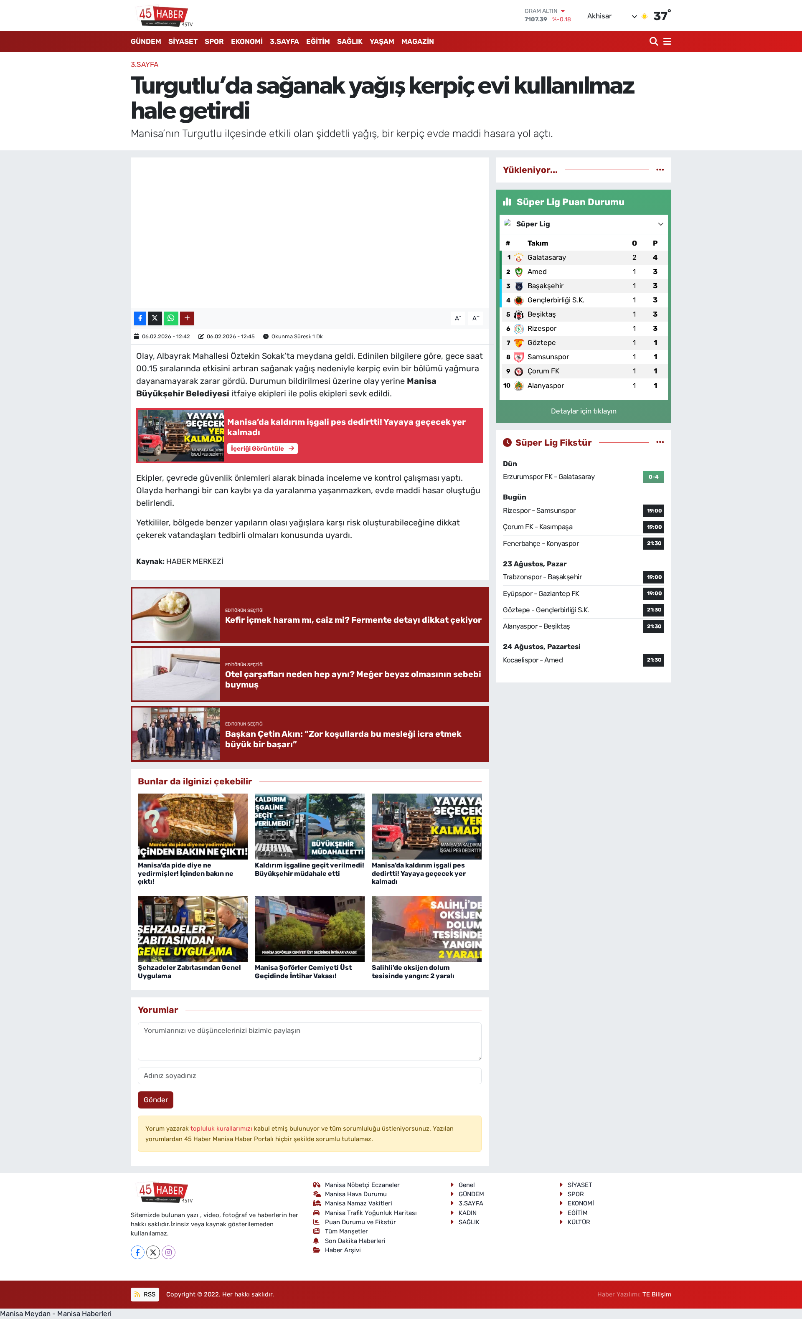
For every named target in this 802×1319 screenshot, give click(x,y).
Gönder (156, 1100)
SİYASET (183, 41)
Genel (467, 1185)
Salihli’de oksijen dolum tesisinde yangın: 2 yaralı (413, 971)
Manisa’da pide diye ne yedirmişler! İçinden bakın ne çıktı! (185, 873)
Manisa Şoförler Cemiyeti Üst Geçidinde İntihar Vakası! (303, 971)
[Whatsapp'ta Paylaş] (171, 318)
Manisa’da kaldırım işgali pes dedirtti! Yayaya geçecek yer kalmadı (419, 873)
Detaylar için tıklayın (584, 411)
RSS (148, 1294)
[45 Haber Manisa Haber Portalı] (162, 15)
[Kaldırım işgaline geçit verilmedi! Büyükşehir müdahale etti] (310, 826)
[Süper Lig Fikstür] (660, 442)
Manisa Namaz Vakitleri (358, 1203)
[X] (153, 1252)
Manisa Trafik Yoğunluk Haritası (371, 1213)
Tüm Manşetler (346, 1231)
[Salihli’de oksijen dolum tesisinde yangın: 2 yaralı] (427, 928)
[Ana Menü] (666, 42)
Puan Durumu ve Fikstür (360, 1222)
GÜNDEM (146, 41)
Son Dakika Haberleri (355, 1241)
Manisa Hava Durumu (356, 1194)
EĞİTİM (318, 41)
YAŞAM (382, 41)
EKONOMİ (247, 41)
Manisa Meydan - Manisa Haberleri (56, 1313)
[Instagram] (168, 1252)
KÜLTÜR (579, 1222)
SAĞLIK (350, 41)
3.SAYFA (284, 41)
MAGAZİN (417, 41)
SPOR (214, 41)
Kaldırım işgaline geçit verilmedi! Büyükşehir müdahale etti (309, 869)
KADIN (468, 1213)
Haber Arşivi (343, 1250)
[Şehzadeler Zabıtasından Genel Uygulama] (193, 928)
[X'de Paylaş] (155, 318)
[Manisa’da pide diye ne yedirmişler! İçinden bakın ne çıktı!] (193, 826)
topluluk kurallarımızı (222, 1128)
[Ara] (655, 42)
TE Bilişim (656, 1294)
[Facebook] (138, 1252)
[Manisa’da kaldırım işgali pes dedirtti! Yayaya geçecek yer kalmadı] (427, 826)
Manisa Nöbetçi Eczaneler (362, 1185)
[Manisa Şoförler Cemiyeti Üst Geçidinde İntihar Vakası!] (310, 928)
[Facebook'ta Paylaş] (140, 318)
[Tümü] (660, 169)
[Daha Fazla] (187, 318)
